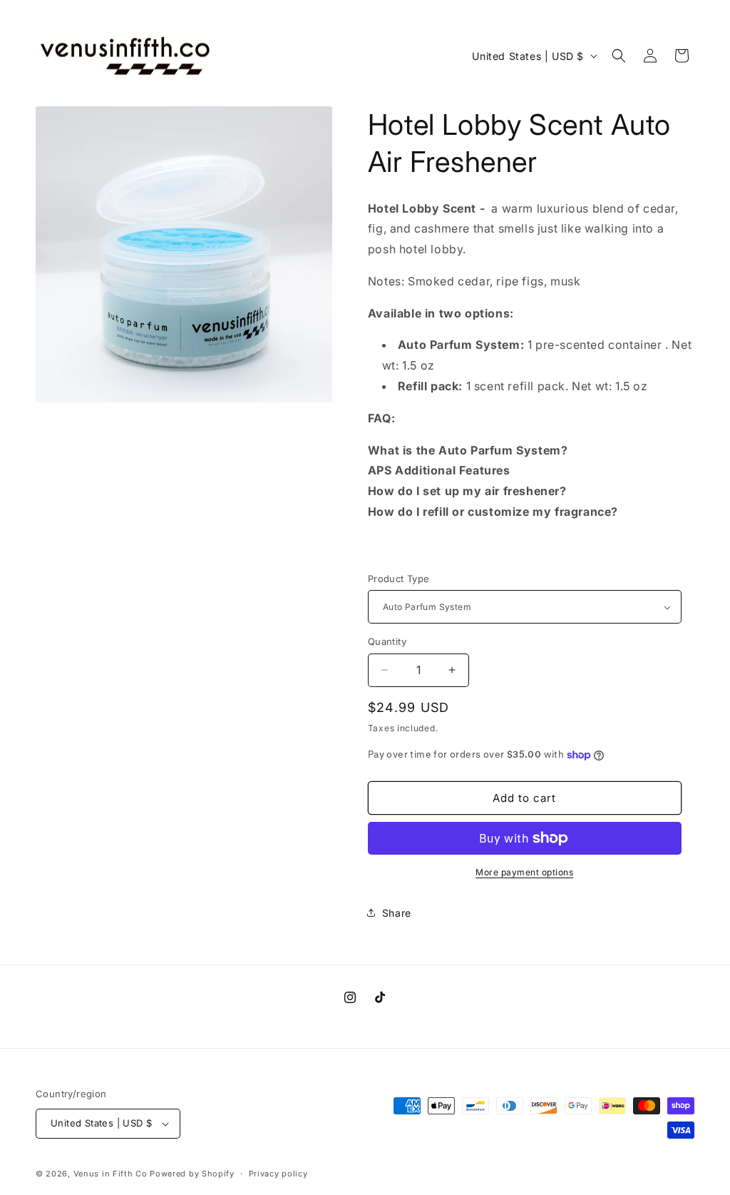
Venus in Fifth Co (110, 1174)
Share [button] (396, 913)
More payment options (524, 872)
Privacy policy (278, 1174)
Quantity (387, 641)
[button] (618, 55)
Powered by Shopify (192, 1174)
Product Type (399, 578)
